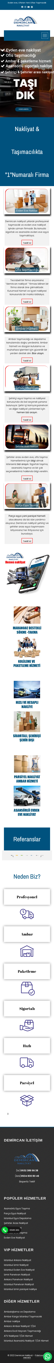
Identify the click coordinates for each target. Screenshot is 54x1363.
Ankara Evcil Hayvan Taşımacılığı (22, 1331)
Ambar (27, 934)
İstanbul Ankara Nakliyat (17, 1260)
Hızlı (27, 1045)
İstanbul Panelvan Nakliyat (19, 1284)
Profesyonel (27, 896)
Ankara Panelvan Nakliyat (18, 1279)
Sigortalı (27, 1008)
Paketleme (27, 971)
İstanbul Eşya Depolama (17, 1218)
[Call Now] (5, 1230)
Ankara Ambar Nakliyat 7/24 (20, 1326)
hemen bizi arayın (27, 412)
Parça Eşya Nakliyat (15, 1213)
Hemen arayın (24, 109)
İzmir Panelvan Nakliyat (17, 1274)
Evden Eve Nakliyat (14, 1237)
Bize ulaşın (38, 353)
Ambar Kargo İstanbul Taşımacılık (23, 1316)
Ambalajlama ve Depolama (19, 1311)
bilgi (33, 460)
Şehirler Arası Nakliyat (16, 1223)
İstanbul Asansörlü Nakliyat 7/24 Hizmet (26, 1340)
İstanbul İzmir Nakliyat (16, 1265)
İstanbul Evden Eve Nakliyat (19, 1269)
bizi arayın (23, 464)
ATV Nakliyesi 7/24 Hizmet (18, 1335)
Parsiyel (27, 1082)
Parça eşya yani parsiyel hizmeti (27, 516)
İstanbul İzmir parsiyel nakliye (20, 1289)
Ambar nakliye (12, 1321)
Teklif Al (27, 243)
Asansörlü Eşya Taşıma (17, 1208)
